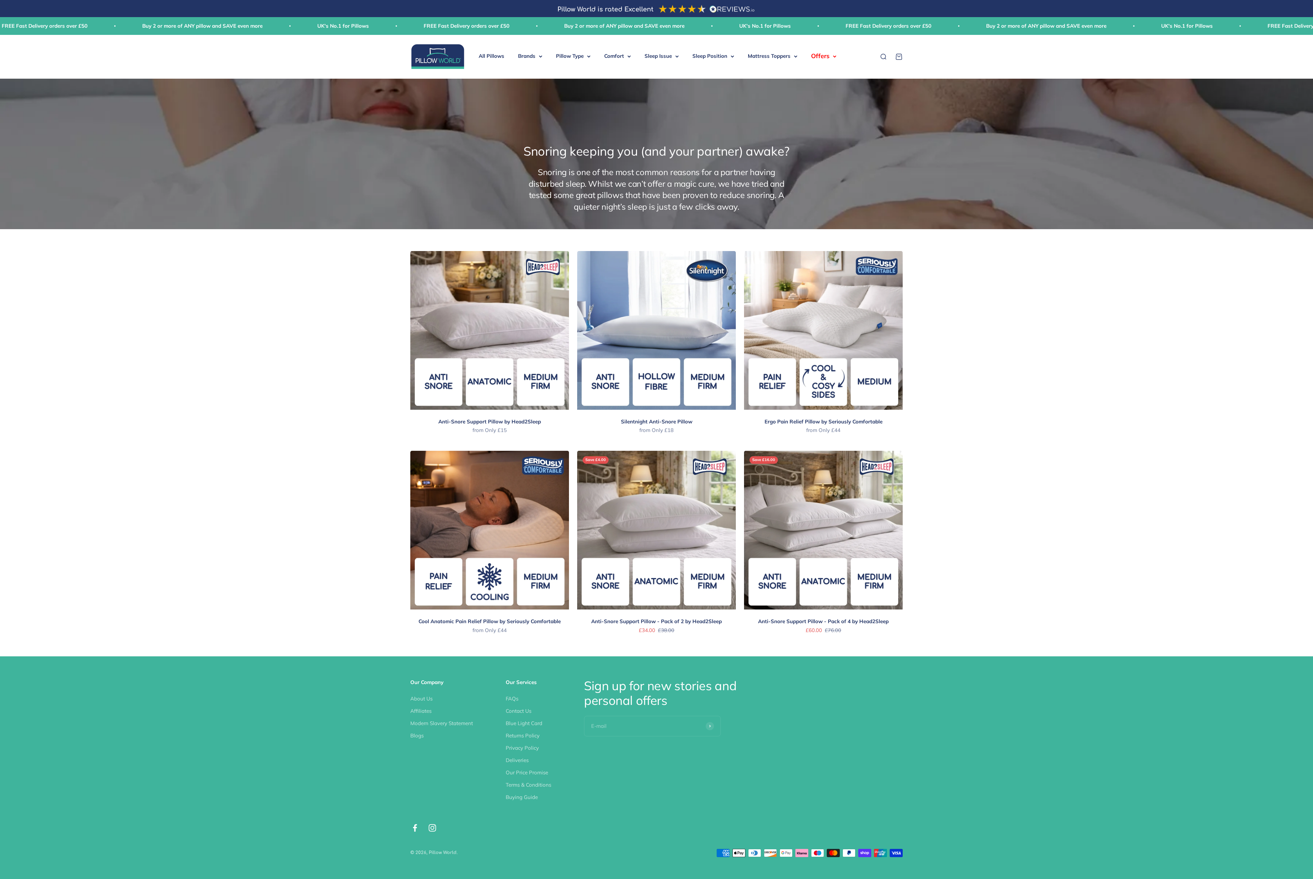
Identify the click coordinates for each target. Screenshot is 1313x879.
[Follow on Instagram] (432, 827)
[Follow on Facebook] (415, 827)
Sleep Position (709, 56)
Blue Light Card (524, 723)
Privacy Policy (522, 748)
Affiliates (421, 711)
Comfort (614, 56)
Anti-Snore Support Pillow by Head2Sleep (489, 421)
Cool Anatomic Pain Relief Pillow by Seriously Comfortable (490, 621)
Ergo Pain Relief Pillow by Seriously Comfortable (824, 421)
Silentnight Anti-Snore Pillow (656, 421)
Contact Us (518, 711)
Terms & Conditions (528, 785)
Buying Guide (522, 797)
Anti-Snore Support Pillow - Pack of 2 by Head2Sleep (656, 621)
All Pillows (491, 56)
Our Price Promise (527, 772)
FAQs (512, 698)
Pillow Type (570, 56)
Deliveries (517, 760)
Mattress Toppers (769, 56)
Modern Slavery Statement (441, 723)
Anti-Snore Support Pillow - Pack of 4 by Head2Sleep (823, 621)
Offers (820, 56)
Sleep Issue (658, 56)
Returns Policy (523, 735)
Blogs (417, 735)
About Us (421, 698)
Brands (526, 56)
